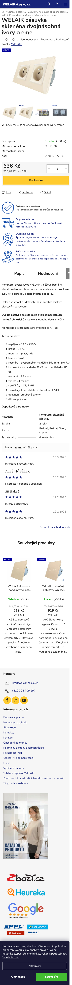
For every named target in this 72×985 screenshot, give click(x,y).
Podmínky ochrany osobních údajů (23, 748)
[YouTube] (24, 700)
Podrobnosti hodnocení (54, 39)
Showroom (10, 727)
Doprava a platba (13, 717)
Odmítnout (18, 977)
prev (3, 581)
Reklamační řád (12, 753)
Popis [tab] (19, 273)
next (68, 581)
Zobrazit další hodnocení (54, 527)
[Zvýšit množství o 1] (65, 169)
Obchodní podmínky (15, 743)
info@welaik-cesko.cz (25, 683)
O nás (6, 763)
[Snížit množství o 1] (49, 169)
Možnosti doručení (13, 151)
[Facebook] (7, 700)
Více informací (11, 957)
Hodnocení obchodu (15, 722)
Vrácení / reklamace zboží (18, 758)
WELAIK (16, 44)
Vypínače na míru (13, 768)
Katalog (8, 738)
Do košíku (36, 180)
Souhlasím (51, 977)
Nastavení (35, 966)
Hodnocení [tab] (48, 273)
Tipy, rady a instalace (15, 783)
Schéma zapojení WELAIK (18, 773)
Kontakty (8, 732)
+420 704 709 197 (23, 690)
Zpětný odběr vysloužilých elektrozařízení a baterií (33, 778)
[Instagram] (15, 700)
